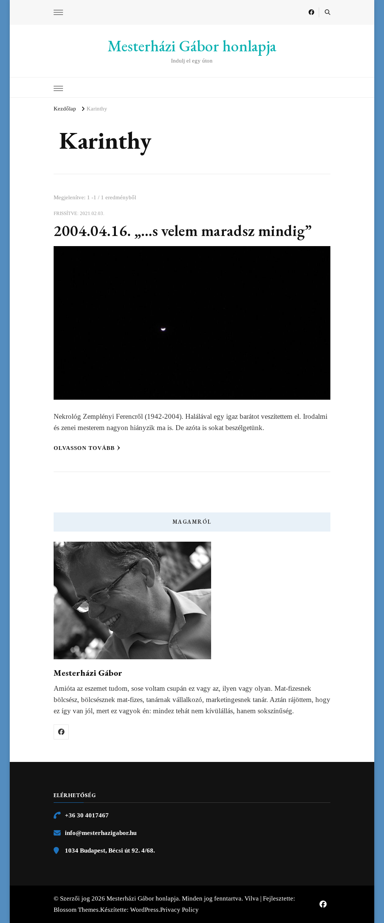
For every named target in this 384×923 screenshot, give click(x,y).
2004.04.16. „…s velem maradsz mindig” (183, 230)
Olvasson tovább (84, 448)
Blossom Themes (76, 909)
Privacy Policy (179, 909)
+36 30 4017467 (87, 815)
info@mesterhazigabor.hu (100, 832)
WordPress (144, 909)
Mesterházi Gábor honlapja (192, 46)
